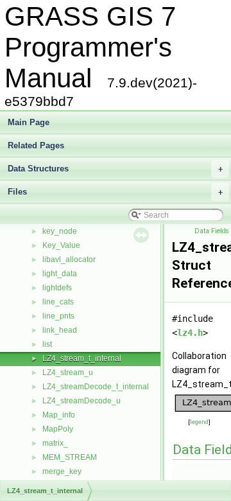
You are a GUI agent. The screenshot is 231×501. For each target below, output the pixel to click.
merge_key (61, 471)
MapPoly (57, 429)
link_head (59, 330)
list (47, 344)
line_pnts (58, 316)
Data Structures (115, 168)
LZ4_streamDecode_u (81, 400)
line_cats (58, 301)
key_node (59, 231)
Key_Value (61, 245)
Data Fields (211, 231)
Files (115, 192)
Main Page (28, 122)
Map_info (58, 414)
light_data (59, 273)
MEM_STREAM (69, 457)
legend (199, 421)
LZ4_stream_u (67, 372)
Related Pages (36, 145)
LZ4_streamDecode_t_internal (95, 386)
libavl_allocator (69, 259)
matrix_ (55, 443)
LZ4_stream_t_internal (81, 358)
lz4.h (190, 333)
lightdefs (57, 287)
